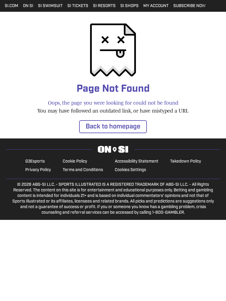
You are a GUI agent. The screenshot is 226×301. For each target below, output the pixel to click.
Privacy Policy (38, 170)
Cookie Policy (75, 161)
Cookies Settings (130, 170)
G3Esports (35, 161)
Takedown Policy (185, 161)
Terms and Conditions (83, 170)
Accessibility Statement (136, 161)
